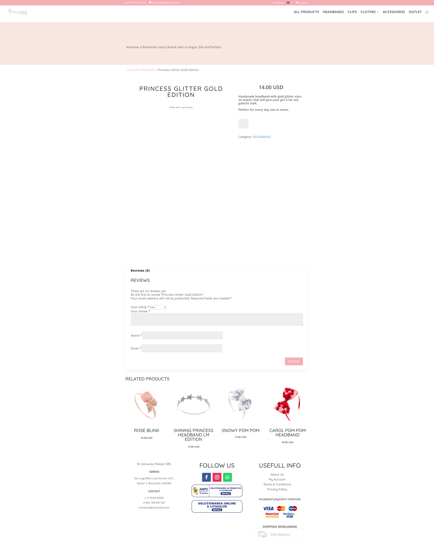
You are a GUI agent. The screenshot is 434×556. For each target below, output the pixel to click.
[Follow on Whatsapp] (227, 477)
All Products (306, 12)
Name (136, 335)
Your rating (140, 307)
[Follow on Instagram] (217, 477)
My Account (277, 479)
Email (136, 348)
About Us (277, 474)
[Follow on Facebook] (206, 477)
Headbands (333, 12)
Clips (352, 12)
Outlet (415, 12)
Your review (140, 311)
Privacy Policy (277, 489)
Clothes (368, 12)
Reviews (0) (140, 270)
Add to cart (265, 123)
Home (131, 70)
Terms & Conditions (277, 484)
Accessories (394, 12)
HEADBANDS (146, 70)
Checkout (278, 3)
